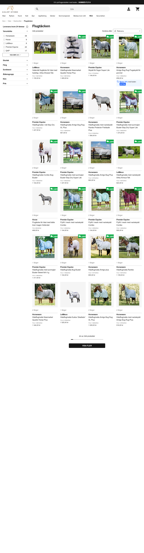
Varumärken (100, 16)
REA (91, 16)
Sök (72, 9)
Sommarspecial (64, 16)
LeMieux (35, 67)
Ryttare (11, 16)
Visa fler (87, 345)
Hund (20, 16)
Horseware (65, 67)
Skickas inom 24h (79, 16)
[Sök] (37, 9)
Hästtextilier (17, 21)
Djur (33, 16)
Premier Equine (95, 67)
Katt (26, 16)
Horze (34, 219)
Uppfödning (42, 16)
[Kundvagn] (137, 9)
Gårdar (52, 16)
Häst (4, 16)
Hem (4, 21)
